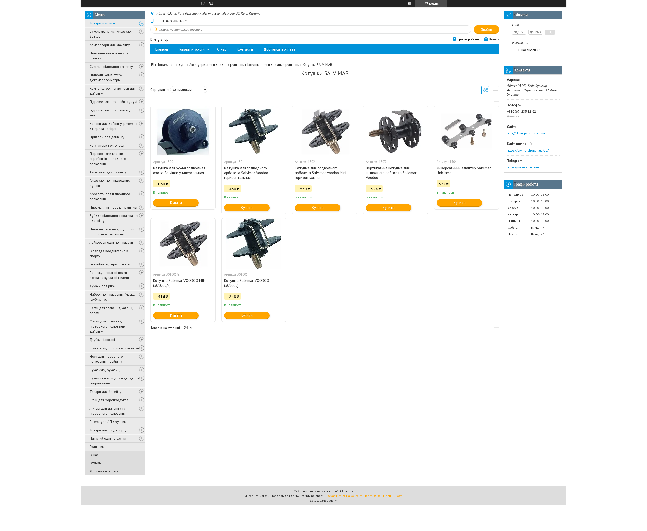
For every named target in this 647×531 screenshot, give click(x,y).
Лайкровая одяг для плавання (113, 242)
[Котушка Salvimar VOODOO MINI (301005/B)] (183, 243)
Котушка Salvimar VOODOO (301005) (246, 283)
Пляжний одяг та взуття (108, 438)
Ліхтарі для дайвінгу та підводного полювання (108, 411)
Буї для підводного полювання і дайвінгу (114, 218)
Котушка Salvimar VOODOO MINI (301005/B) (180, 283)
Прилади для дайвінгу (107, 137)
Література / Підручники (108, 421)
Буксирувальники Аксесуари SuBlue (111, 34)
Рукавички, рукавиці (105, 369)
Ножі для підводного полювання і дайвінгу (106, 359)
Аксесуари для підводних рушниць (110, 183)
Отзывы (95, 463)
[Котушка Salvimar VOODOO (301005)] (254, 243)
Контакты (245, 49)
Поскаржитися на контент (343, 496)
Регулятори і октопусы (107, 145)
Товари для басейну (105, 391)
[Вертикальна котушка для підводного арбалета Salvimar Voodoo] (395, 131)
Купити (176, 202)
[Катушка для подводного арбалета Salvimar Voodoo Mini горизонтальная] (324, 131)
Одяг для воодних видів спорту (109, 253)
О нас (94, 455)
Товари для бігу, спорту (108, 430)
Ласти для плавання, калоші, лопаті (111, 310)
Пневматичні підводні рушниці (113, 207)
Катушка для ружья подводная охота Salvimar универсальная (179, 170)
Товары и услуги (102, 23)
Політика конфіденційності (383, 496)
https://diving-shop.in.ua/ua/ (528, 150)
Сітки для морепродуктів (109, 400)
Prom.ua (347, 491)
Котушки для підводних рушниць (273, 64)
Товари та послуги (171, 64)
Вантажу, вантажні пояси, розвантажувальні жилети (109, 275)
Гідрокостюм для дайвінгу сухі (113, 101)
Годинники (97, 446)
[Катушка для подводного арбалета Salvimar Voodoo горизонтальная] (254, 131)
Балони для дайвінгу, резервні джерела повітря (113, 126)
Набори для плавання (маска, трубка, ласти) (112, 297)
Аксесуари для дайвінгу (108, 172)
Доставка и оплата (104, 471)
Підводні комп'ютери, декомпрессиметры (106, 77)
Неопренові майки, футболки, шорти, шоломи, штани (112, 231)
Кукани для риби (103, 286)
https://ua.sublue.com (523, 167)
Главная (161, 49)
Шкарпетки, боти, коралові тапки (114, 348)
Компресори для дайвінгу (110, 45)
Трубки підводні (102, 339)
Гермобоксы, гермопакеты (110, 264)
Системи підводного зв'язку (111, 66)
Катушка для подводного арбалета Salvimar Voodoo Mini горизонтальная (320, 173)
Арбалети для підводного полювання (110, 196)
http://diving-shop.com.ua (526, 133)
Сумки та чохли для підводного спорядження (114, 380)
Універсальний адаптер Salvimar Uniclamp (464, 170)
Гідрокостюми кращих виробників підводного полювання (108, 158)
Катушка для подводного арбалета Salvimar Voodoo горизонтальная (246, 173)
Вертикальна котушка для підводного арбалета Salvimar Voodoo (391, 173)
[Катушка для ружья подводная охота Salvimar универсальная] (183, 131)
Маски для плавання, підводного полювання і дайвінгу (108, 326)
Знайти (486, 29)
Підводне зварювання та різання (109, 55)
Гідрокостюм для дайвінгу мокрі (110, 112)
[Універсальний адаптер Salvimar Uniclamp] (466, 131)
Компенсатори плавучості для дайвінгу (113, 91)
